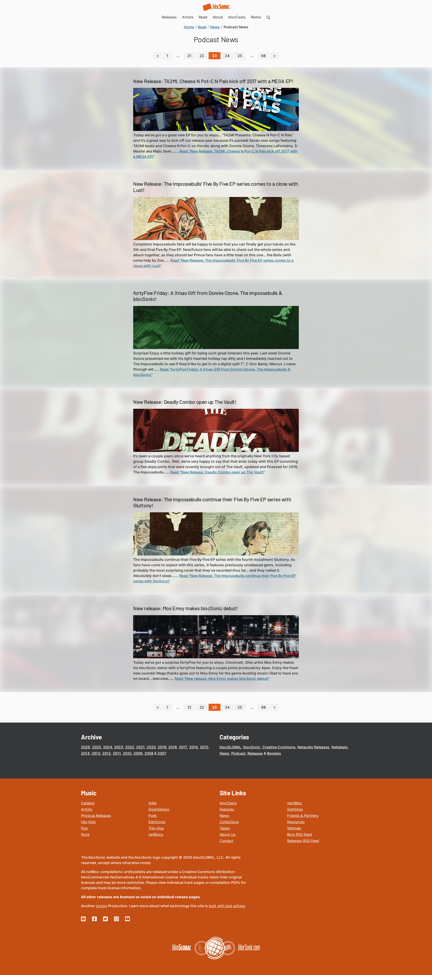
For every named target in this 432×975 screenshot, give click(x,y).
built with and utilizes (227, 906)
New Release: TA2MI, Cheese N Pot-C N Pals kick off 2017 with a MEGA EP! (213, 81)
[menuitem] (268, 17)
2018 (172, 747)
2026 (85, 747)
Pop (84, 828)
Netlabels (339, 747)
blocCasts (228, 803)
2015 (204, 747)
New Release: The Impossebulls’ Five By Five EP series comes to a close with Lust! (215, 187)
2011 (117, 753)
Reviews (274, 753)
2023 (118, 747)
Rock (85, 834)
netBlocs (155, 834)
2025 (96, 747)
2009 (137, 753)
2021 (140, 747)
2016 (193, 747)
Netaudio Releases (313, 747)
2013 (96, 753)
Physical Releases (96, 815)
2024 (107, 747)
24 (227, 55)
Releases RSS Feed (303, 840)
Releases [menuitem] (169, 17)
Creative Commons (278, 747)
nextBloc (294, 803)
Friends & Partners (302, 815)
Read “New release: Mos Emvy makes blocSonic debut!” (222, 678)
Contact (226, 840)
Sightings (295, 809)
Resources (296, 822)
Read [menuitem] (203, 17)
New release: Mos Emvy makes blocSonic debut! (185, 608)
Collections (229, 822)
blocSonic (251, 747)
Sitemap (294, 828)
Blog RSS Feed (299, 834)
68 (263, 55)
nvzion (101, 906)
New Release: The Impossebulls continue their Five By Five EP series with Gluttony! (212, 502)
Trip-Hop (156, 828)
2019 (162, 747)
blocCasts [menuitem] (236, 17)
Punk (152, 815)
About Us (228, 834)
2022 (129, 747)
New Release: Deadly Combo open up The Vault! (184, 402)
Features (227, 809)
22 (202, 55)
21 (189, 55)
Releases (255, 753)
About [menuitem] (218, 17)
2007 (162, 753)
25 (240, 55)
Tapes (225, 828)
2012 (106, 753)
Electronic (157, 822)
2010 (127, 753)
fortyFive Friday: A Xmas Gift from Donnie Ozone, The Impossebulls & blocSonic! (207, 296)
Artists (86, 809)
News (224, 753)
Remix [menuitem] (256, 17)
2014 (85, 753)
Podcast (238, 753)
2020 (151, 747)
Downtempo (158, 809)
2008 (148, 753)
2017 (183, 747)
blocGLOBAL (230, 747)
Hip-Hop (88, 822)
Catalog (87, 803)
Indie (152, 803)
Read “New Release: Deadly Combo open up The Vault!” (217, 472)
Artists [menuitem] (187, 17)
